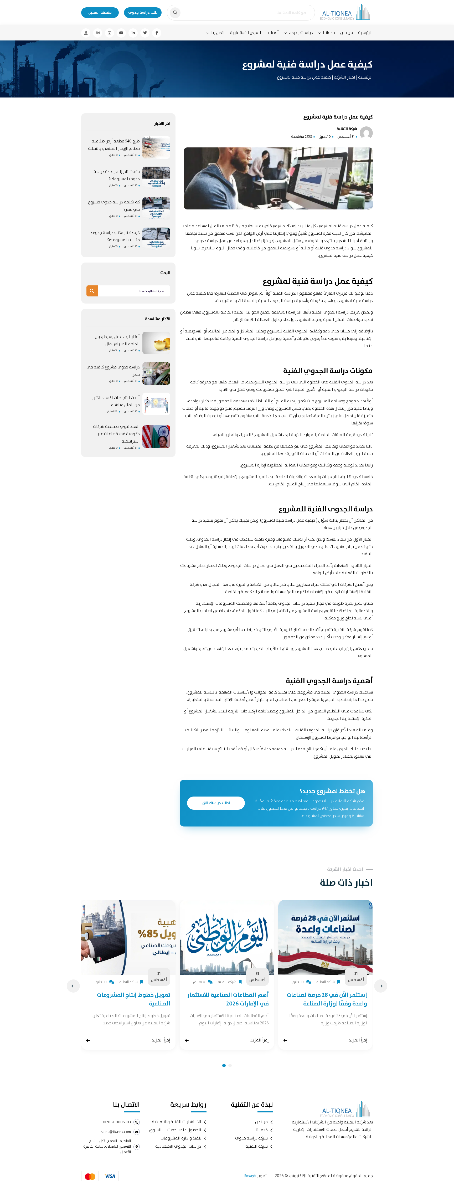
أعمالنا (272, 32)
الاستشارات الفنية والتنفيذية (176, 1122)
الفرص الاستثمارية (245, 32)
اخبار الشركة (344, 77)
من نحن (346, 32)
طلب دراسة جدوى (143, 13)
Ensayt (250, 1176)
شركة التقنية (256, 1146)
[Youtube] (121, 33)
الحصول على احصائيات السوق (175, 1130)
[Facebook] (156, 33)
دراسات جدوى (301, 33)
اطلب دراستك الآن (216, 803)
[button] (224, 1065)
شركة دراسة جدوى (251, 1138)
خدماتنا (329, 33)
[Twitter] (144, 33)
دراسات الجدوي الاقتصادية (178, 1146)
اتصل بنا (218, 33)
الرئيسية (365, 32)
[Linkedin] (133, 33)
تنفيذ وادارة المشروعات (181, 1138)
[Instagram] (109, 33)
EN (97, 33)
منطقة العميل (100, 13)
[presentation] (73, 986)
